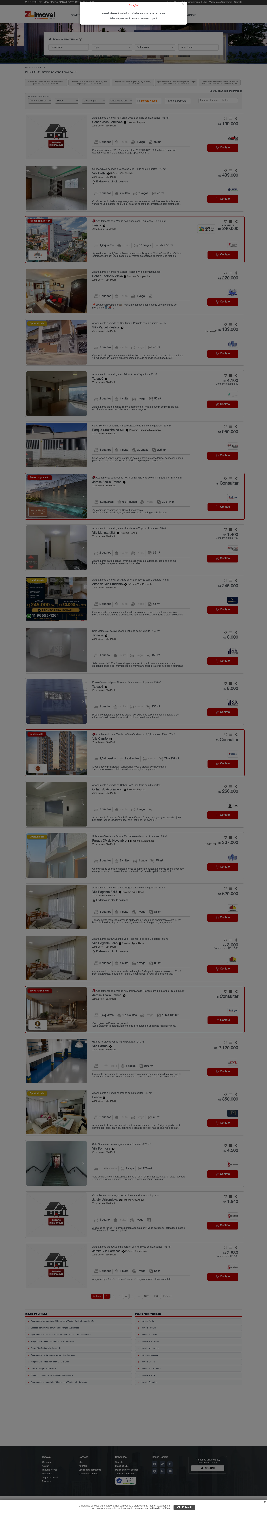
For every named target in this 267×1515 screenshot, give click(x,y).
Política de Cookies (159, 1508)
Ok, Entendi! (184, 1507)
